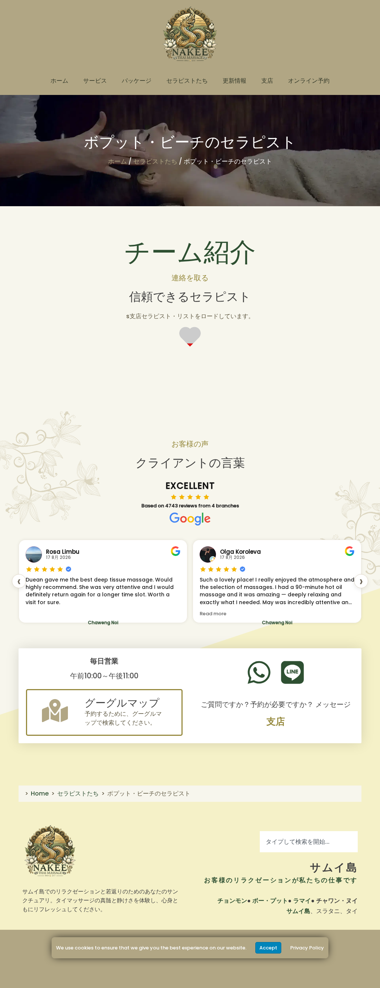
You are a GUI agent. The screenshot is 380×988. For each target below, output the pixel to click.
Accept (268, 947)
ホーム (59, 80)
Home (40, 793)
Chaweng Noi (103, 622)
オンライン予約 (309, 80)
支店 (267, 80)
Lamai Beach (277, 622)
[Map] (55, 711)
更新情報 (234, 80)
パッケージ (136, 80)
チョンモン (232, 900)
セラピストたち (187, 80)
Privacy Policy (307, 947)
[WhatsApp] (259, 672)
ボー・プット (270, 900)
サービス (95, 80)
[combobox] (309, 841)
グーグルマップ (122, 703)
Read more (39, 613)
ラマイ (302, 900)
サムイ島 (334, 867)
